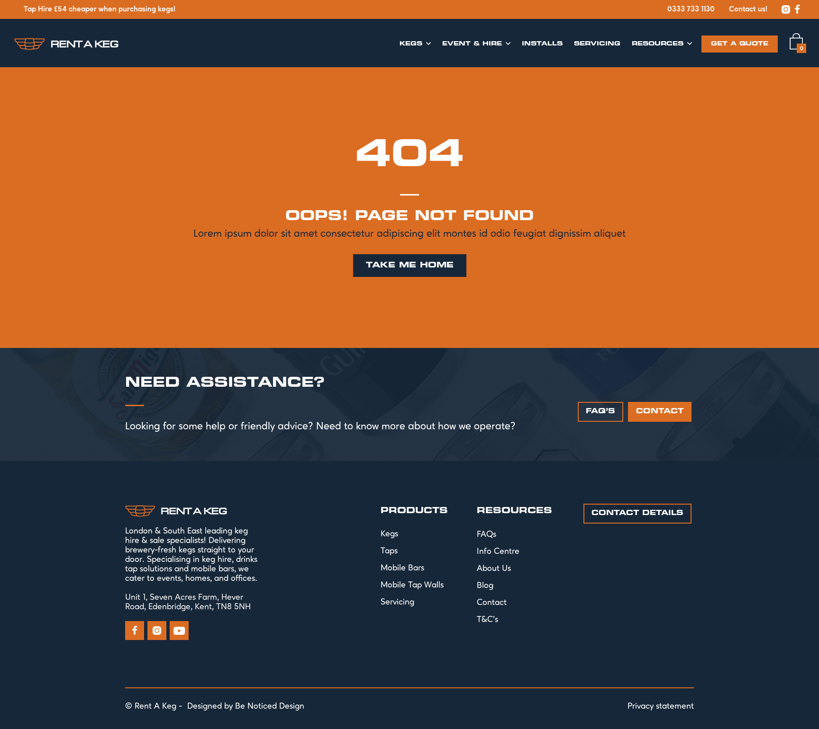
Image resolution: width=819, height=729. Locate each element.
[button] (415, 44)
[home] (66, 43)
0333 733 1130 (691, 9)
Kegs (389, 534)
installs (542, 44)
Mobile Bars (402, 568)
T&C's (487, 619)
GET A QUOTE (739, 44)
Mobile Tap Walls (412, 585)
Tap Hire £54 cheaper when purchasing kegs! (99, 9)
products (414, 511)
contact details (637, 513)
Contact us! (748, 9)
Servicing (597, 44)
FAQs (486, 534)
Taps (389, 551)
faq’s (600, 411)
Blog (485, 585)
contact (659, 411)
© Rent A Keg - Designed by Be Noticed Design (214, 706)
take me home (410, 265)
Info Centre (498, 551)
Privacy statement (661, 706)
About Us (494, 568)
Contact (492, 602)
